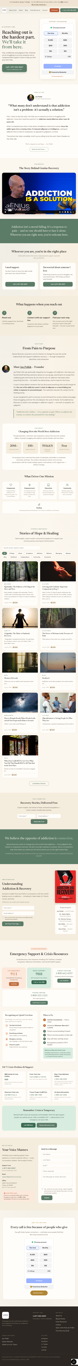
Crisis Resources (35, 10)
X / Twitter (44, 1344)
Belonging (59, 553)
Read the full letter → (39, 149)
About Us (59, 1316)
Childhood (13, 557)
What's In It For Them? (9, 1344)
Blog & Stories (60, 1319)
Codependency (25, 557)
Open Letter (13, 10)
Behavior (49, 553)
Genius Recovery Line (46, 1125)
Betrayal (68, 553)
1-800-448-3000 (60, 1079)
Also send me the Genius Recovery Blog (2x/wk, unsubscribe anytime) (19, 918)
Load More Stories (39, 783)
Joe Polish (25, 367)
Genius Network (7, 1341)
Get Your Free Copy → (12, 924)
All (4, 553)
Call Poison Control (39, 1003)
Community (36, 557)
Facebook (44, 1341)
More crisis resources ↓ (39, 4)
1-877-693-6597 (9, 1168)
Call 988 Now (28, 1125)
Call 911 (14, 984)
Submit (46, 1198)
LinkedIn (43, 1350)
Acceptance (29, 553)
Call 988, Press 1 (10, 1095)
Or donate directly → (58, 76)
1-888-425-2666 (60, 1095)
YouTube (44, 1347)
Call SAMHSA (64, 980)
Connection (47, 557)
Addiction (40, 553)
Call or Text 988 (39, 982)
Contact (45, 10)
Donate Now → (39, 1293)
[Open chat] (73, 1361)
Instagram (44, 1338)
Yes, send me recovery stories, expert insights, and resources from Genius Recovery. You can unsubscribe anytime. (58, 1191)
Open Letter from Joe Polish (65, 1328)
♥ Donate (54, 10)
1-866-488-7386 (35, 1095)
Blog (26, 10)
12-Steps (11, 553)
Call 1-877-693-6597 (69, 10)
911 (28, 2)
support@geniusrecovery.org (11, 1177)
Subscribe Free (39, 821)
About (21, 10)
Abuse (20, 553)
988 (61, 2)
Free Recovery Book (62, 1331)
